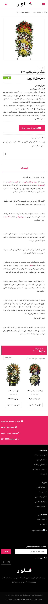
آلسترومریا (33, 142)
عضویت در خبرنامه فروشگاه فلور (36, 546)
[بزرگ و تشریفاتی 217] (35, 375)
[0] (4, 5)
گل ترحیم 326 (13, 390)
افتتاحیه (17, 142)
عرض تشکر (40, 146)
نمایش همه (8, 358)
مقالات (43, 474)
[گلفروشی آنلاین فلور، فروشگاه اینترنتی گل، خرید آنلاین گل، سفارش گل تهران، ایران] (24, 4)
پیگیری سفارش (40, 501)
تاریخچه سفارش (40, 497)
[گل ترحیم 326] (13, 375)
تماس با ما (41, 519)
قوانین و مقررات (40, 455)
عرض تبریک (8, 142)
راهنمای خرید (40, 460)
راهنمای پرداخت (39, 464)
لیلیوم (33, 146)
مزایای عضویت (40, 506)
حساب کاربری (40, 487)
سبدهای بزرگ (37, 12)
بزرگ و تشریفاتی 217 (35, 390)
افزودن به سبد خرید (30, 128)
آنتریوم (25, 142)
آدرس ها (42, 492)
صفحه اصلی (38, 599)
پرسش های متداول (38, 469)
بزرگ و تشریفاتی (30, 182)
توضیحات (24, 168)
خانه (45, 12)
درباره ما (42, 524)
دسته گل (32, 265)
